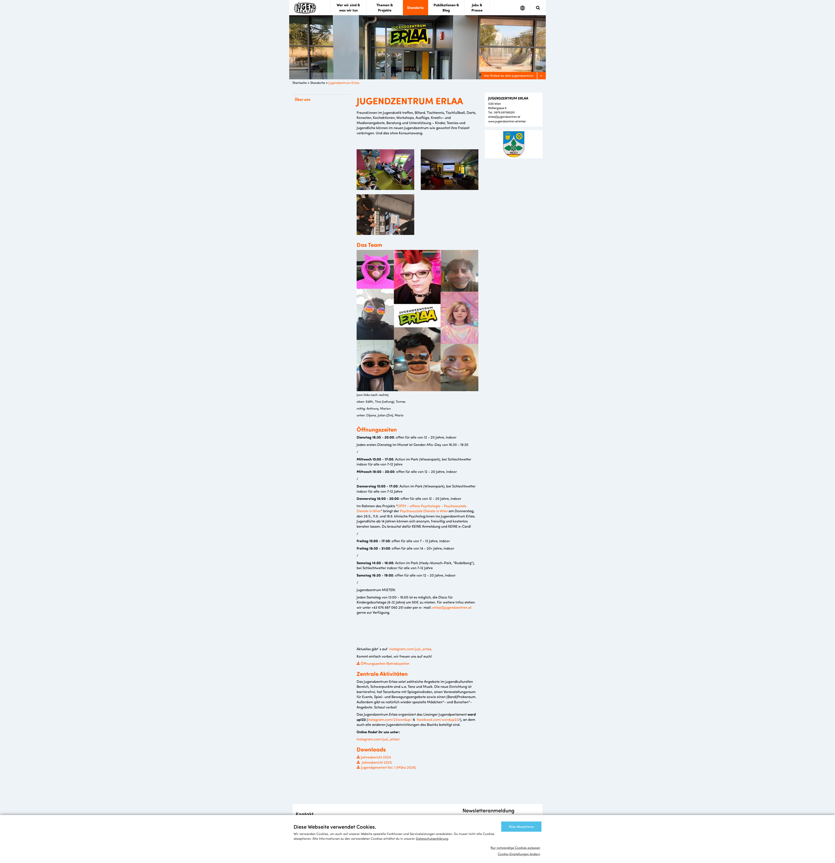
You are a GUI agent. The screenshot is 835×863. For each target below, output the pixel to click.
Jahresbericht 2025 (376, 762)
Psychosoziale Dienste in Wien (424, 510)
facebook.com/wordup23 (437, 719)
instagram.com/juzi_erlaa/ (378, 739)
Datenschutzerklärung (432, 838)
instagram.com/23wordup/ (390, 719)
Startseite (299, 82)
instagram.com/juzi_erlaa (410, 648)
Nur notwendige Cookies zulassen (515, 847)
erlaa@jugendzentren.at (451, 607)
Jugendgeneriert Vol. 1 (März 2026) (388, 767)
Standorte (317, 82)
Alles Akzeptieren (521, 826)
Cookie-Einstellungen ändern (519, 854)
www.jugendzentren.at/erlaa (507, 121)
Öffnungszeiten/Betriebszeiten (384, 663)
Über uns (302, 99)
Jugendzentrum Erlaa (344, 82)
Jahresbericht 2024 (376, 757)
